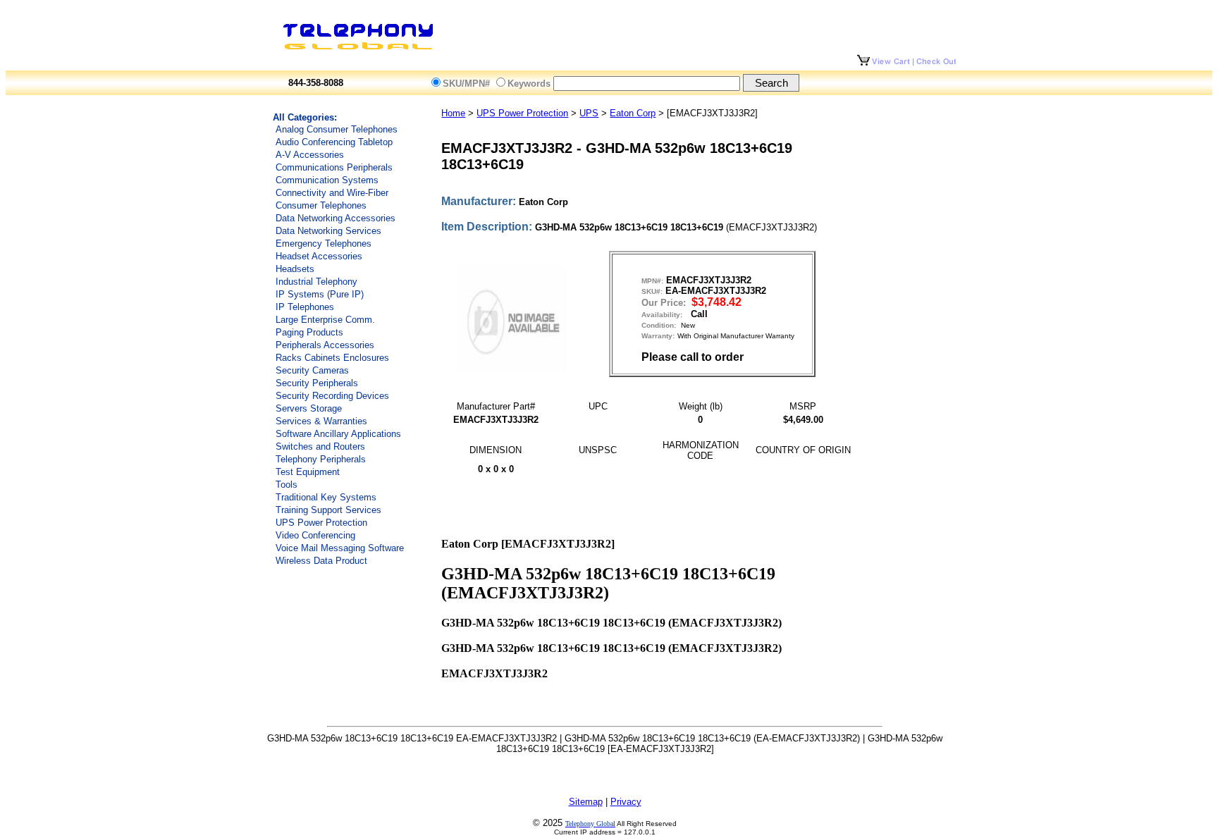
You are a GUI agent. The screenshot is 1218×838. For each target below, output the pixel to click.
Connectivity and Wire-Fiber (332, 192)
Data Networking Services (328, 231)
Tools (286, 484)
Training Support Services (328, 510)
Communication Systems (327, 180)
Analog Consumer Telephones (337, 129)
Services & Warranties (321, 421)
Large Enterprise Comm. (325, 319)
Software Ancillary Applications (338, 434)
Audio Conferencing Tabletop (334, 142)
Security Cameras (312, 370)
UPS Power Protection (321, 522)
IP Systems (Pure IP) (320, 294)
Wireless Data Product (321, 560)
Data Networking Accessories (335, 218)
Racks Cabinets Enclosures (332, 357)
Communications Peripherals (334, 167)
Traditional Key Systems (326, 497)
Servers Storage (309, 408)
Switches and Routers (320, 446)
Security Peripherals (317, 383)
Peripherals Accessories (325, 345)
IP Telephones (305, 307)
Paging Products (309, 332)
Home (453, 113)
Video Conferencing (315, 535)
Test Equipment (308, 472)
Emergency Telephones (323, 243)
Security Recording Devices (332, 395)
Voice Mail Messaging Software (340, 548)
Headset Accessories (319, 256)
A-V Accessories (310, 154)
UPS (588, 113)
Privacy (625, 801)
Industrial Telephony (316, 281)
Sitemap (586, 801)
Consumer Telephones (321, 205)
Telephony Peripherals (321, 459)
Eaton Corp (633, 113)
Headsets (295, 269)
